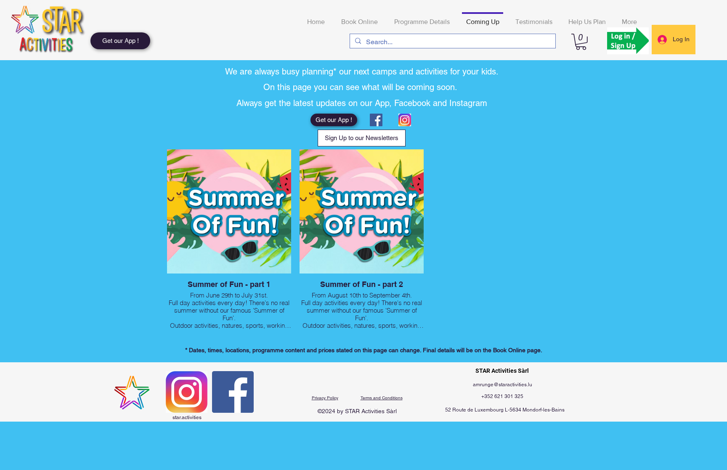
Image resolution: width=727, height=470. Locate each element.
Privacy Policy (325, 398)
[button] (581, 42)
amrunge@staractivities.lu (502, 385)
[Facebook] (376, 120)
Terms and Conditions (382, 398)
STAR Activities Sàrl (502, 370)
